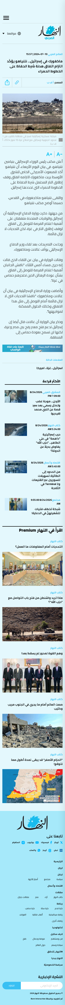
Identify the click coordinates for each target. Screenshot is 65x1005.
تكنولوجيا (57, 927)
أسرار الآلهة (33, 879)
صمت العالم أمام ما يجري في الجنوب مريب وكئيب (35, 706)
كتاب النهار (53, 425)
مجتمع (56, 499)
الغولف (22, 915)
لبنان (60, 874)
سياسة (59, 879)
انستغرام (16, 842)
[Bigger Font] (49, 154)
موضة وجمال (38, 939)
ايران (60, 868)
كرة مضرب (30, 908)
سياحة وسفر (57, 945)
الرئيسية (58, 861)
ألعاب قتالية (37, 915)
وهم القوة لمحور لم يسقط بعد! (42, 653)
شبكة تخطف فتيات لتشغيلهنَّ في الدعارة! (46, 511)
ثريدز (45, 850)
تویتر (56, 842)
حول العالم (40, 945)
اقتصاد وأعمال (51, 462)
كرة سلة (45, 908)
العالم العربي (55, 54)
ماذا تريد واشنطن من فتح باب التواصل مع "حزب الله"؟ (35, 599)
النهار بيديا (57, 958)
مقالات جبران (23, 897)
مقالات (59, 892)
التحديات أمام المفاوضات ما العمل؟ (39, 546)
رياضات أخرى (57, 921)
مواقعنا (11, 33)
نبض (56, 850)
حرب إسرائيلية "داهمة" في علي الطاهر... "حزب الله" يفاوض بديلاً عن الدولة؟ (48, 442)
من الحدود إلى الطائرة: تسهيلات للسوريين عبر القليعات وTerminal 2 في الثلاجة (46, 480)
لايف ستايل (57, 934)
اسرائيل (58, 368)
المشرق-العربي (51, 392)
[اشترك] (32, 348)
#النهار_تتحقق (55, 952)
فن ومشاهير (57, 939)
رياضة (60, 904)
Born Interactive (38, 998)
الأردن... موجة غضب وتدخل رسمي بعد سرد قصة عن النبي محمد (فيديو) (46, 407)
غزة (48, 368)
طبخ (24, 939)
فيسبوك (45, 842)
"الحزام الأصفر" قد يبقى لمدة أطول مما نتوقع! (37, 761)
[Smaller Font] (58, 154)
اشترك (12, 985)
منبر (36, 897)
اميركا (40, 368)
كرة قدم (59, 908)
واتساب (32, 850)
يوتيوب (30, 842)
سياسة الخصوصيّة (53, 965)
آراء (46, 897)
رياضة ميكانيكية (56, 915)
